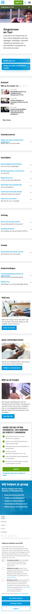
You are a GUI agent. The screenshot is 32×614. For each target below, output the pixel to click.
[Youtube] (23, 86)
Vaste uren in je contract (9, 198)
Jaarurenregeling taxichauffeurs (11, 164)
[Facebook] (20, 86)
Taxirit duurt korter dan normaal (11, 191)
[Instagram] (27, 86)
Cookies (3, 525)
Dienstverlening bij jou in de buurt (15, 504)
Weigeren (16, 608)
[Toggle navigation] (29, 2)
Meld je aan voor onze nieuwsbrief (15, 507)
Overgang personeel (7, 228)
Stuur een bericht (9, 328)
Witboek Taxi (5, 282)
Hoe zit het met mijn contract (10, 221)
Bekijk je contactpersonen (11, 368)
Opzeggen (4, 532)
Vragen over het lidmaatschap (14, 498)
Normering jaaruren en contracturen (12, 171)
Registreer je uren (7, 178)
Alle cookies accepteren (16, 598)
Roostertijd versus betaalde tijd (11, 185)
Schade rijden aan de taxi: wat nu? (12, 251)
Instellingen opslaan (16, 603)
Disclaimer (4, 521)
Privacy (3, 528)
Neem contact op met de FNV (14, 495)
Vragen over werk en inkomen (14, 501)
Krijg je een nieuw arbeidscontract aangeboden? (12, 140)
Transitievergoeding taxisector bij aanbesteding (12, 274)
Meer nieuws (7, 120)
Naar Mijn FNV (8, 416)
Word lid (16, 469)
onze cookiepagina (23, 593)
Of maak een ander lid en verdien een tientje (14, 474)
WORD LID (18, 2)
